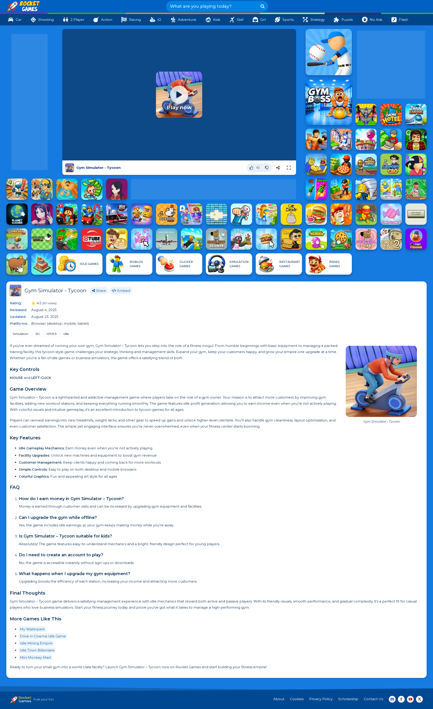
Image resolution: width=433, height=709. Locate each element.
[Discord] (392, 699)
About (278, 699)
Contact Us (373, 699)
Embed (123, 290)
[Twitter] (419, 699)
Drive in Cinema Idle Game (43, 636)
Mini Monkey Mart (35, 657)
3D (37, 334)
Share (101, 290)
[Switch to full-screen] (288, 167)
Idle (66, 334)
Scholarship (348, 699)
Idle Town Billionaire (37, 650)
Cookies (297, 699)
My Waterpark (32, 629)
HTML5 (51, 334)
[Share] (277, 167)
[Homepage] (23, 6)
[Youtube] (410, 699)
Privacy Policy (321, 699)
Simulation (20, 334)
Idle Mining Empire (36, 643)
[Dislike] (267, 167)
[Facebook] (401, 699)
